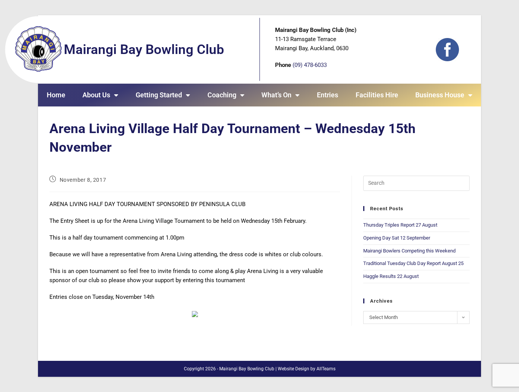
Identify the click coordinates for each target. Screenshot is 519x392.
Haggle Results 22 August (391, 276)
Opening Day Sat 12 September (396, 238)
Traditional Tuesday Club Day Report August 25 (413, 263)
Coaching (221, 95)
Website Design (293, 368)
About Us (96, 95)
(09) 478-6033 (310, 65)
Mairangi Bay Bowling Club (144, 49)
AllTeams (325, 368)
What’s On (276, 95)
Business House (439, 95)
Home (56, 95)
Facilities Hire (377, 95)
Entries (327, 95)
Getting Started (159, 95)
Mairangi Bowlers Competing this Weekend (409, 251)
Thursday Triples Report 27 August (400, 225)
